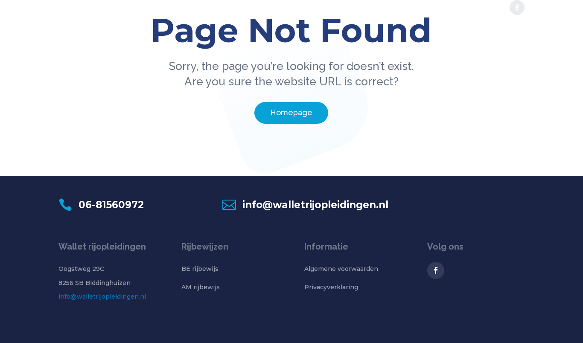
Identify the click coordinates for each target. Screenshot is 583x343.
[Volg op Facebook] (435, 270)
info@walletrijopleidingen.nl (102, 296)
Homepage (291, 112)
